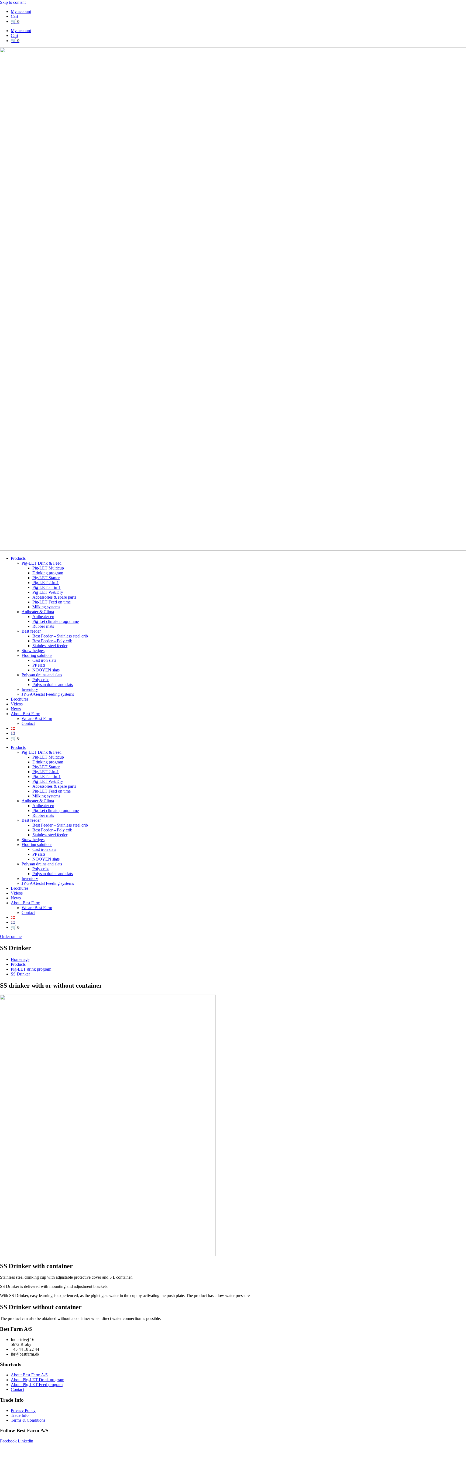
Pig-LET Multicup (48, 568)
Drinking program (47, 573)
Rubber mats (43, 626)
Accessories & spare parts (54, 597)
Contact (28, 723)
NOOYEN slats (46, 670)
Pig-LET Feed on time (51, 602)
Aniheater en (43, 616)
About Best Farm (25, 713)
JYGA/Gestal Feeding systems (48, 694)
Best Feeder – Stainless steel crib (60, 636)
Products (18, 558)
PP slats (38, 665)
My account (21, 11)
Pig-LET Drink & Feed (41, 563)
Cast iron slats (44, 660)
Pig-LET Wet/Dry (47, 592)
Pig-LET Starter (46, 577)
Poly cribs (40, 679)
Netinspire (276, 1450)
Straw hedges (33, 650)
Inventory (30, 689)
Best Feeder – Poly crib (52, 641)
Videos (17, 704)
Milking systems (46, 607)
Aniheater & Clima (38, 611)
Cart (14, 16)
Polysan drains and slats (42, 675)
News (16, 709)
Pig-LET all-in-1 (46, 587)
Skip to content (13, 2)
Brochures (19, 699)
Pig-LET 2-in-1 (45, 582)
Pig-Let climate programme (55, 621)
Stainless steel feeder (49, 645)
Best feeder (31, 631)
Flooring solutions (37, 655)
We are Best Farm (37, 718)
